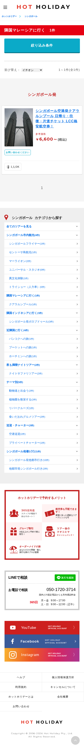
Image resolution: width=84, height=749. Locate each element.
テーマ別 (14, 382)
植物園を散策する (23, 399)
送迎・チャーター (20, 425)
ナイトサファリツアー (25, 373)
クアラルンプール (23, 304)
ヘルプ (21, 677)
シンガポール (31, 16)
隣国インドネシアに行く (24, 313)
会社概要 (62, 696)
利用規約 (20, 687)
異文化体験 (18, 278)
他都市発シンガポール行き (28, 468)
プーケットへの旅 (23, 347)
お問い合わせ (21, 706)
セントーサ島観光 (23, 252)
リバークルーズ (21, 408)
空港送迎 (17, 434)
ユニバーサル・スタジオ (27, 269)
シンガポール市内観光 (23, 235)
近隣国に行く (17, 330)
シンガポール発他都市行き (29, 460)
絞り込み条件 (42, 45)
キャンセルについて (63, 687)
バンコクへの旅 (21, 338)
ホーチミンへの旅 (23, 356)
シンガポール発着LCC (23, 451)
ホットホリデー (9, 16)
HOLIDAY (44, 6)
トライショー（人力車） (27, 286)
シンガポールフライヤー (27, 243)
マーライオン (20, 261)
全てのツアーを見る (19, 226)
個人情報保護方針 (63, 677)
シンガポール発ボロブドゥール (31, 321)
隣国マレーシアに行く (23, 295)
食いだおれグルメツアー (27, 416)
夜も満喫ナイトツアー (23, 364)
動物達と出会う (21, 390)
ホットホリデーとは (21, 696)
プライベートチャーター (27, 442)
